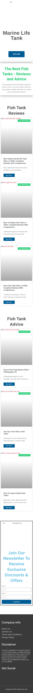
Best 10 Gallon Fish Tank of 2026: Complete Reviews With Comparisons (16, 225)
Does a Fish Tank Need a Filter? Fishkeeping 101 (16, 371)
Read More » (9, 175)
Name (4, 586)
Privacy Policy (8, 637)
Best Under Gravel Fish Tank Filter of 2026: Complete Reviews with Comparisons (15, 161)
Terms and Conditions (12, 634)
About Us (6, 629)
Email (3, 593)
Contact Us (7, 631)
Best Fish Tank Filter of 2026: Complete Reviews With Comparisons (16, 288)
